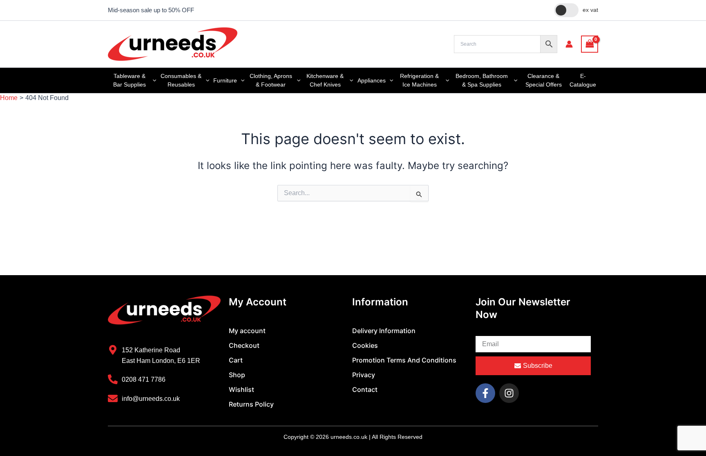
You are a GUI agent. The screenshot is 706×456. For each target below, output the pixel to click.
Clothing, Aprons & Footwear (271, 80)
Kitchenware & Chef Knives (325, 80)
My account (247, 331)
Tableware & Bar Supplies (129, 80)
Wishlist (241, 389)
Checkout (244, 345)
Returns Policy (251, 404)
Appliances (371, 80)
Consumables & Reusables (181, 80)
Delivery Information (384, 331)
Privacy (363, 375)
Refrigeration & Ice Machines (419, 80)
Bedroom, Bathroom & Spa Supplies (482, 80)
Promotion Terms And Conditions (404, 360)
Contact (365, 389)
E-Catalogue (583, 80)
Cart (236, 360)
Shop (237, 375)
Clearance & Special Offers (543, 80)
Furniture (225, 80)
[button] (152, 80)
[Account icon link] (569, 44)
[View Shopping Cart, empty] (589, 44)
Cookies (365, 345)
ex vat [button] (590, 10)
